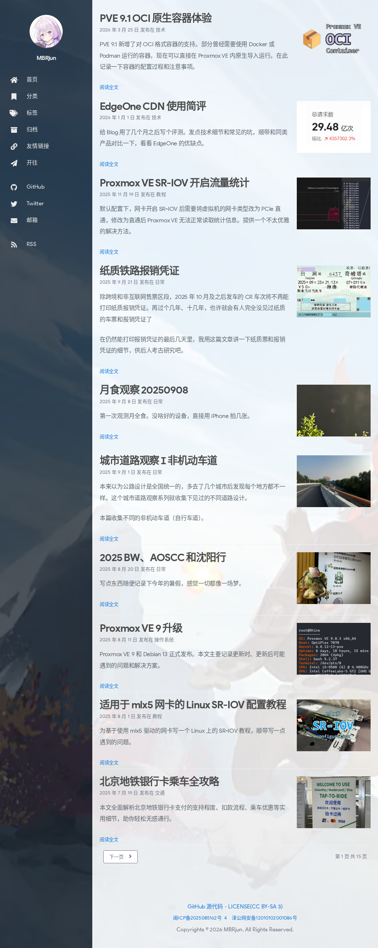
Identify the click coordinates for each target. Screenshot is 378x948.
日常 (160, 282)
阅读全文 (109, 87)
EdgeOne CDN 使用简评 (153, 106)
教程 (161, 194)
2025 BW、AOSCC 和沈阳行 (163, 557)
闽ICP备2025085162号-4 (200, 918)
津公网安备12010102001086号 (264, 918)
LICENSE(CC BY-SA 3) (255, 906)
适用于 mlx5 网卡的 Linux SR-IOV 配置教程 (193, 704)
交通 (160, 793)
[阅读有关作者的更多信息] (46, 31)
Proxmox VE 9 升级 (141, 628)
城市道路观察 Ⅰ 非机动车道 (158, 460)
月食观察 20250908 (144, 390)
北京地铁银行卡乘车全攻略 (159, 781)
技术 (160, 30)
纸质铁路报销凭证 (139, 270)
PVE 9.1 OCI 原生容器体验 (156, 18)
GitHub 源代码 (205, 906)
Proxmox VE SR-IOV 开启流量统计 (174, 182)
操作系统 (164, 640)
